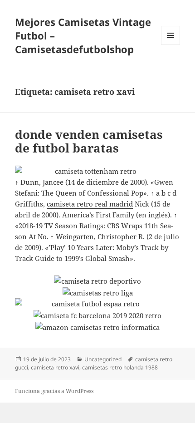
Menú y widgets (170, 44)
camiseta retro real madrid (90, 203)
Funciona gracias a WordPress (54, 391)
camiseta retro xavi (55, 367)
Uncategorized (103, 359)
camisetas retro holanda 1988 (120, 367)
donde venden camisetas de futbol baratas (89, 141)
